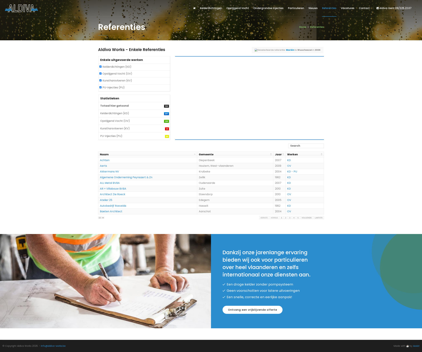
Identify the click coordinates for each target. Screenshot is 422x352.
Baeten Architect (111, 211)
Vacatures (347, 8)
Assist (416, 346)
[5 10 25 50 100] (101, 217)
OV (289, 166)
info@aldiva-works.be (53, 346)
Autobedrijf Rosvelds (113, 206)
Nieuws (313, 8)
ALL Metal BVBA (110, 183)
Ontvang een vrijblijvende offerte (252, 310)
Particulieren (296, 8)
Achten (104, 160)
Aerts (103, 166)
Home (302, 27)
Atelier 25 (106, 200)
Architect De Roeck (112, 194)
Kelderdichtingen (211, 8)
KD (289, 160)
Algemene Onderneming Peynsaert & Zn (126, 177)
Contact (364, 8)
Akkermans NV (109, 171)
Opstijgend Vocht (237, 8)
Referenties (329, 8)
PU (295, 171)
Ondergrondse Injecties (268, 8)
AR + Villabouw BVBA (113, 189)
